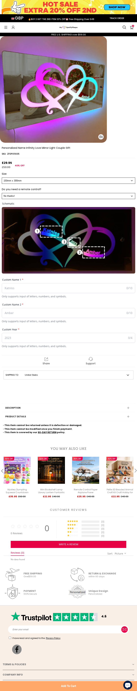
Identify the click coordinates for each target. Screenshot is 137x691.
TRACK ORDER (117, 18)
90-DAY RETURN (47, 432)
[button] (6, 27)
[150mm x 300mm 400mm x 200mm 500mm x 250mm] (68, 181)
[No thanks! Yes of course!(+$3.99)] (68, 196)
